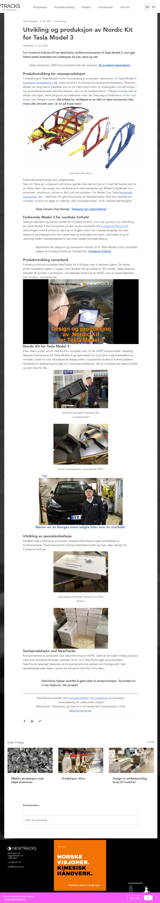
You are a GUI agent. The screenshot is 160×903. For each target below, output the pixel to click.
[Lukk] (156, 898)
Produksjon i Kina (73, 778)
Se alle (151, 741)
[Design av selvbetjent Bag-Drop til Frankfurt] (131, 760)
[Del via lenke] (39, 721)
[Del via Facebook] (24, 721)
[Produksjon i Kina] (80, 760)
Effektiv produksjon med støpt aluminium (27, 780)
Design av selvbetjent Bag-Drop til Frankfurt (130, 780)
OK (148, 897)
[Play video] (81, 311)
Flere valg (134, 897)
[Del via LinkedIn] (32, 721)
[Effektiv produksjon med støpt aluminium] (30, 760)
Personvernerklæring (15, 899)
